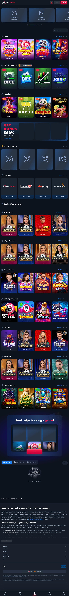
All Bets (8, 462)
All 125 (59, 241)
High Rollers (20, 462)
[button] (9, 78)
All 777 (59, 356)
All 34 (60, 94)
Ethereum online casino (35, 519)
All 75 (60, 175)
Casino (12, 499)
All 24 (60, 65)
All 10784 (59, 36)
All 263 (59, 385)
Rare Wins (33, 462)
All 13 (60, 298)
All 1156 (59, 212)
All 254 (59, 327)
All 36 (60, 270)
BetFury (4, 499)
